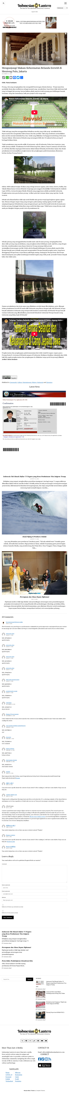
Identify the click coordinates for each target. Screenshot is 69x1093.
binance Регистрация (12, 714)
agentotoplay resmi (11, 691)
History (34, 382)
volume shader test (11, 794)
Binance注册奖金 (10, 846)
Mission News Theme (29, 1090)
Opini (17, 1077)
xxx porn (8, 737)
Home (7, 1072)
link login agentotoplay (12, 679)
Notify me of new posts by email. (10, 912)
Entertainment (27, 382)
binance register (10, 835)
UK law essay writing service (37, 816)
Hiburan (17, 1072)
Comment (4, 864)
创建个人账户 (10, 783)
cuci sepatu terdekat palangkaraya (16, 725)
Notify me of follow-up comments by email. (12, 906)
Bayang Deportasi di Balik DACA (55, 1012)
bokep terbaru (10, 748)
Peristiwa (18, 1081)
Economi (8, 1077)
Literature (49, 382)
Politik (8, 1079)
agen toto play (10, 633)
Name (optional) (6, 885)
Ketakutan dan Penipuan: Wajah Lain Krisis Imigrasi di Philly (56, 1002)
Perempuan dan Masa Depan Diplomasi (16, 947)
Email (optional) (6, 891)
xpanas (8, 771)
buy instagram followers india (14, 622)
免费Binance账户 (10, 825)
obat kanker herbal (11, 760)
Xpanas (18, 778)
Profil (17, 1079)
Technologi (9, 1081)
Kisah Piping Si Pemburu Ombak (34, 537)
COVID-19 (9, 1075)
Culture (19, 382)
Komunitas (18, 1075)
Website (4, 897)
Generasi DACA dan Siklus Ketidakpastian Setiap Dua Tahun (55, 992)
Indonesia (40, 382)
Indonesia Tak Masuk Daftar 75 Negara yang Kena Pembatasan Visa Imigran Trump (16, 934)
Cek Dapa (8, 702)
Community (13, 382)
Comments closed (7, 943)
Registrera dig (11, 841)
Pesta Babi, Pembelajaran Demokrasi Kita (17, 961)
